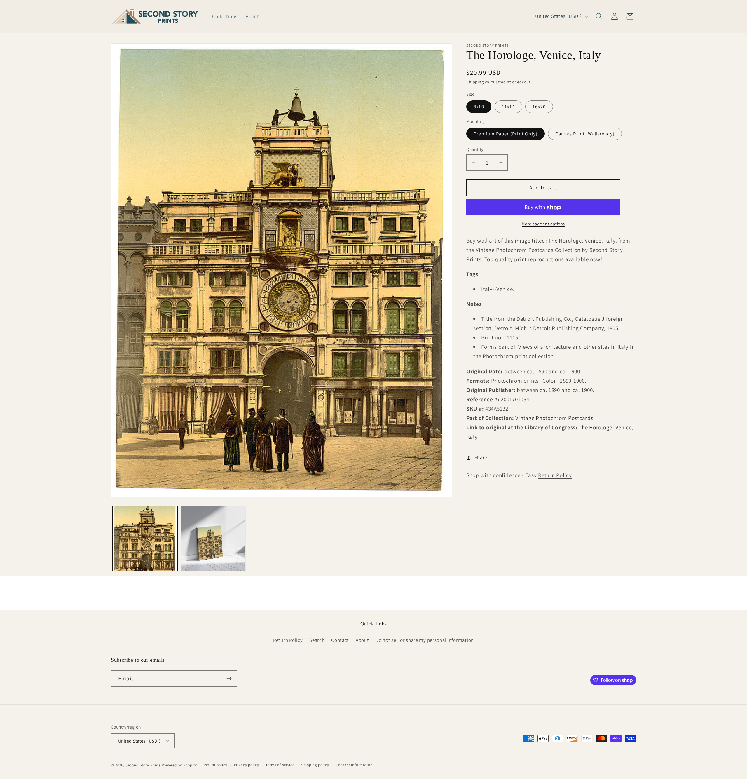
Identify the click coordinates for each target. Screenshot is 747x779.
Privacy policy (246, 764)
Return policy (215, 764)
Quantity (475, 149)
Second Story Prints (142, 765)
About (362, 640)
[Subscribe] (229, 678)
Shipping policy (315, 764)
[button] (599, 16)
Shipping (475, 82)
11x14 (508, 106)
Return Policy (555, 475)
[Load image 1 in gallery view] (145, 538)
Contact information (354, 764)
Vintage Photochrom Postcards (554, 418)
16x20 (539, 106)
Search (316, 640)
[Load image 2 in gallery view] (213, 538)
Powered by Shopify (179, 765)
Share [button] (480, 457)
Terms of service (280, 764)
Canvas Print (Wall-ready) (585, 133)
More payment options (543, 224)
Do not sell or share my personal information (425, 640)
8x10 (479, 106)
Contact (340, 640)
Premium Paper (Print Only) (505, 133)
